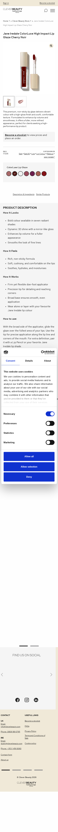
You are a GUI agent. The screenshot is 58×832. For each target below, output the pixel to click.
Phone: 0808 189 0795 (10, 732)
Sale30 (27, 154)
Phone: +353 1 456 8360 (11, 749)
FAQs (27, 726)
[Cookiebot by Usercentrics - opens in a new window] (41, 352)
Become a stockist (47, 3)
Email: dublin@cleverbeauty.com (11, 742)
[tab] (23, 194)
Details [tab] (29, 360)
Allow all (29, 456)
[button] (52, 10)
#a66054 (38, 173)
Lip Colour (40, 154)
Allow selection (29, 466)
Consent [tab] (10, 360)
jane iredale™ (49, 157)
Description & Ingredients (23, 194)
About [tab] (47, 360)
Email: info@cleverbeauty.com (10, 725)
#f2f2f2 (20, 173)
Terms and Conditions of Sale (35, 737)
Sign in (6, 3)
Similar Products (43, 194)
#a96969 (8, 173)
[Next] (51, 675)
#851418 (44, 173)
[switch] (50, 423)
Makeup (50, 154)
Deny (29, 477)
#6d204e (32, 173)
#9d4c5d (26, 173)
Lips (33, 154)
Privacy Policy (30, 731)
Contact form (6, 755)
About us (4, 760)
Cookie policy (30, 743)
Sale (20, 154)
